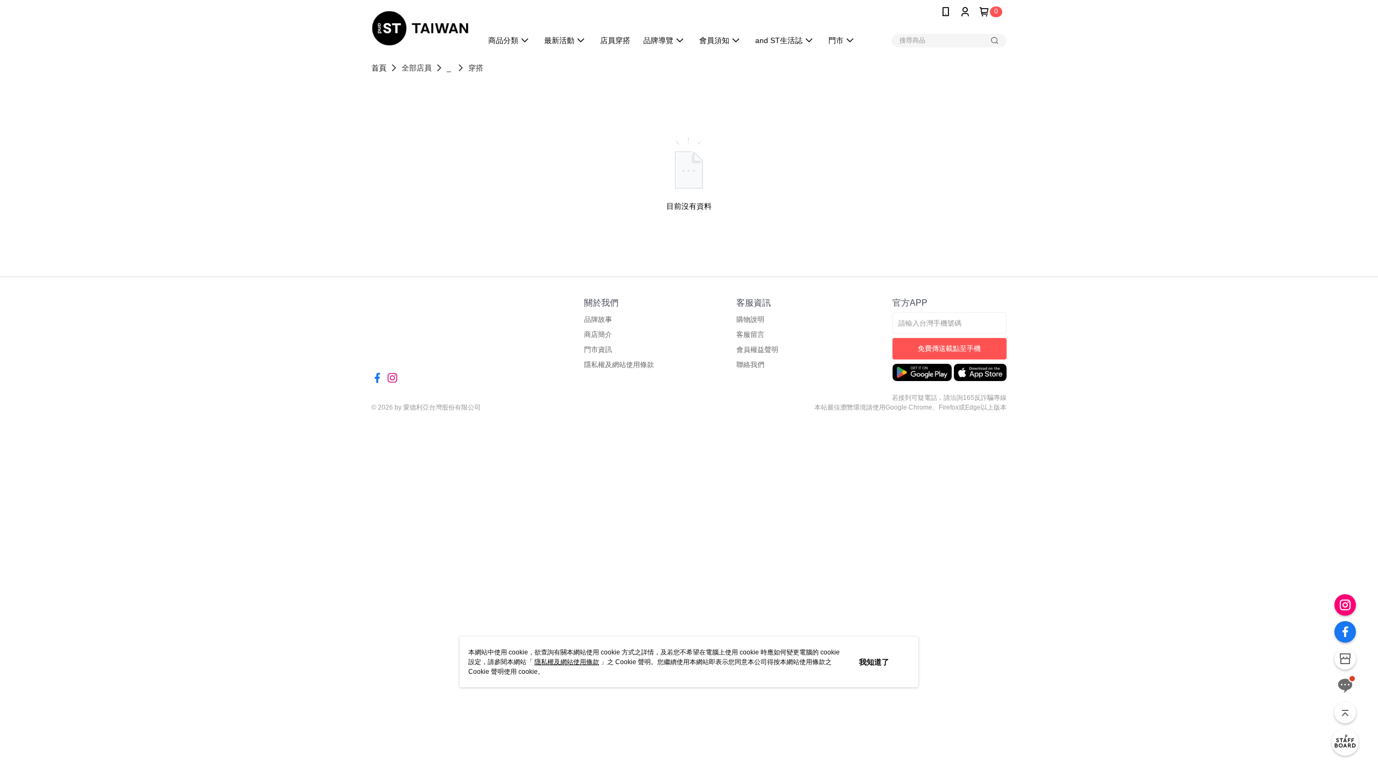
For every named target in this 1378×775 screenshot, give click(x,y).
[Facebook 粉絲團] (1345, 632)
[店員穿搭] (1345, 742)
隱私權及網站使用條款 (567, 662)
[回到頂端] (1345, 712)
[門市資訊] (1345, 659)
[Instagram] (1345, 605)
